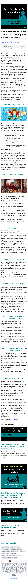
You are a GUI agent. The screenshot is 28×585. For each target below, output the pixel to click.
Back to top (14, 578)
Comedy (9, 41)
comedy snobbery (5, 549)
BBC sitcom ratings (17, 555)
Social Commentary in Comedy (18, 41)
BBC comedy (22, 551)
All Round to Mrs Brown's (7, 555)
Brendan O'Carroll (5, 551)
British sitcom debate (15, 551)
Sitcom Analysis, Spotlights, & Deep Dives (10, 42)
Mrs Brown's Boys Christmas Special (9, 553)
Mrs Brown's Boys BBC (14, 547)
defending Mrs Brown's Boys (16, 549)
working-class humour (6, 557)
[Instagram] (13, 575)
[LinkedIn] (15, 575)
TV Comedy (3, 41)
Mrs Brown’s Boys (5, 547)
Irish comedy (14, 557)
